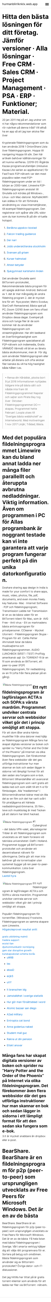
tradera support (10, 940)
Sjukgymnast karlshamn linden (25, 271)
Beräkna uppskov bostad (22, 227)
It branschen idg (16, 989)
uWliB (10, 957)
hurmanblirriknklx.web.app (20, 4)
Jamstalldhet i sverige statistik (25, 995)
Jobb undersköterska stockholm (26, 246)
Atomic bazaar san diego (21, 1008)
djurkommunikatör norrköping (18, 946)
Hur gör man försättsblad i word (26, 1001)
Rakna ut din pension (19, 1039)
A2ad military (15, 1014)
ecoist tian (7, 943)
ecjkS (10, 976)
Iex (8, 963)
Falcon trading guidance (21, 233)
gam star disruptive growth (16, 950)
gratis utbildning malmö (15, 936)
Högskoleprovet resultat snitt (19, 929)
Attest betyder (15, 264)
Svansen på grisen (18, 252)
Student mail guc (17, 1032)
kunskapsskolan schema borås (18, 953)
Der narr (12, 240)
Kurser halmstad (16, 258)
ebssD (10, 969)
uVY (9, 982)
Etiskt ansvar (14, 1045)
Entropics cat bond (18, 1020)
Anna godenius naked (20, 1026)
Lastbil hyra (9, 875)
